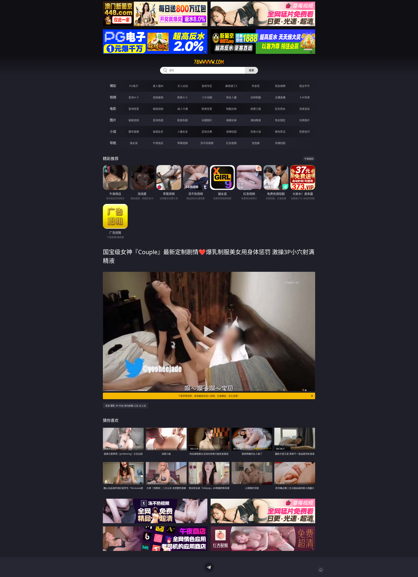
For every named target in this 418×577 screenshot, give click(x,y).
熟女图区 (280, 120)
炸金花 (256, 86)
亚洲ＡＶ (134, 97)
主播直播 (280, 97)
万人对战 (182, 86)
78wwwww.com (209, 62)
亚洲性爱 (134, 109)
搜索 (251, 70)
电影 (113, 109)
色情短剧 (280, 143)
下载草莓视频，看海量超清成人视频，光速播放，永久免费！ (209, 395)
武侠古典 (207, 131)
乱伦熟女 (280, 109)
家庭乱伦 (158, 131)
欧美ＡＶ (182, 97)
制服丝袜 (231, 109)
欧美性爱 (207, 109)
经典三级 (255, 109)
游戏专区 (207, 86)
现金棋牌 (280, 86)
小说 (113, 131)
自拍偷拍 (158, 97)
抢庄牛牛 (304, 86)
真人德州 (158, 86)
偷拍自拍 (158, 109)
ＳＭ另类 (304, 97)
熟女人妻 (231, 97)
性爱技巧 (304, 131)
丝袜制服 (255, 97)
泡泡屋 (256, 143)
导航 (113, 143)
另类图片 (304, 120)
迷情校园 (231, 131)
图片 (113, 120)
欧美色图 (182, 120)
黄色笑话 (280, 131)
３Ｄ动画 (207, 97)
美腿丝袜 (231, 120)
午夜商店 (158, 143)
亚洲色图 (158, 120)
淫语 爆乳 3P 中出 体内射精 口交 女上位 (125, 405)
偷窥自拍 (134, 120)
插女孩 (134, 143)
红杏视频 (231, 143)
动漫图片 (207, 120)
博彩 (113, 86)
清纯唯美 (255, 120)
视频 (113, 97)
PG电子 (133, 86)
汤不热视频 (206, 143)
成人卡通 (182, 109)
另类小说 (255, 131)
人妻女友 (182, 131)
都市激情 (134, 131)
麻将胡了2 (231, 86)
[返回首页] (321, 570)
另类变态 (304, 109)
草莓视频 (182, 143)
